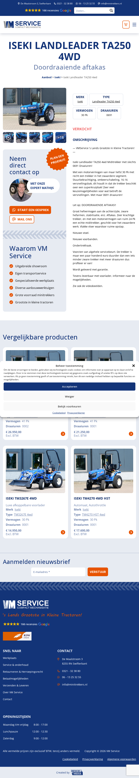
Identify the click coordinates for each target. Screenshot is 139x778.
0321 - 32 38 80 (64, 3)
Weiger (69, 396)
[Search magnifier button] (111, 10)
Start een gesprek (33, 210)
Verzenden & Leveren (16, 685)
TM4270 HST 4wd (93, 515)
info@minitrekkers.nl (111, 3)
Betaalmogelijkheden (15, 678)
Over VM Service (13, 692)
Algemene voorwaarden (121, 759)
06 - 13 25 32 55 (86, 3)
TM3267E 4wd (23, 515)
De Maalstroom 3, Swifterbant (35, 3)
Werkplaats (9, 658)
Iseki (57, 77)
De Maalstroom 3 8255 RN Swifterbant (74, 661)
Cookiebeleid (59, 412)
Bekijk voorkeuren (69, 406)
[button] (133, 365)
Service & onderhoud (15, 665)
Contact (7, 699)
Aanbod (47, 77)
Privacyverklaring (76, 412)
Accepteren (69, 386)
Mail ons (25, 219)
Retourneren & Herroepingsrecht (23, 671)
